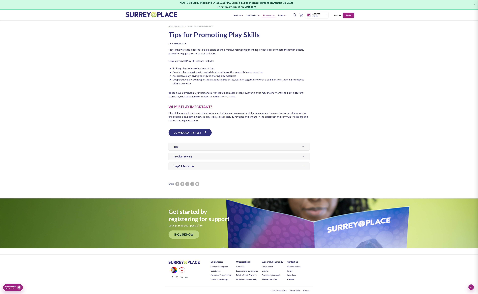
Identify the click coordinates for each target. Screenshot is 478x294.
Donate (265, 271)
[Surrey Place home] (151, 15)
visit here (250, 6)
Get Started (215, 271)
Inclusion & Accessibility (246, 279)
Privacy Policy (295, 290)
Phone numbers (293, 266)
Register (337, 15)
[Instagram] (177, 277)
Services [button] (237, 15)
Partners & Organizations (221, 275)
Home (171, 26)
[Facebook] (172, 277)
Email (289, 271)
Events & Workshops (219, 279)
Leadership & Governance (247, 271)
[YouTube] (186, 277)
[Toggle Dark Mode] (471, 287)
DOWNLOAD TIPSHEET (190, 132)
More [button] (280, 15)
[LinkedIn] (181, 277)
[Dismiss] (474, 4)
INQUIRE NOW (183, 234)
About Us (240, 266)
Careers (290, 279)
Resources (179, 26)
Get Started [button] (252, 15)
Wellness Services (269, 279)
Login (348, 15)
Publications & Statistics (246, 275)
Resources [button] (268, 15)
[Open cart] (301, 15)
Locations (291, 275)
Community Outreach (271, 275)
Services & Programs (219, 266)
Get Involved (267, 266)
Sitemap (306, 290)
